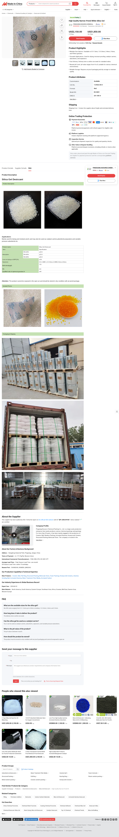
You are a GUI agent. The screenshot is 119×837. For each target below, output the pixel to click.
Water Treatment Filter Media (31, 578)
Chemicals (10, 13)
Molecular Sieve (44, 576)
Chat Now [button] (106, 38)
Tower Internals (93, 773)
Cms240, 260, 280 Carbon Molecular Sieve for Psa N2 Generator (104, 720)
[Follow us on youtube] (111, 819)
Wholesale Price (70, 825)
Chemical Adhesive (65, 806)
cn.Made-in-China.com (77, 827)
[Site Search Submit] (75, 4)
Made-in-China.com (51, 827)
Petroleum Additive (16, 797)
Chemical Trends (79, 810)
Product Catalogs (28, 769)
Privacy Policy (87, 830)
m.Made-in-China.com (63, 827)
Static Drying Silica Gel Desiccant (33, 810)
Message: (9, 665)
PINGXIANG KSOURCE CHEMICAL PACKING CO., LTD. (83, 24)
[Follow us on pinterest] (113, 819)
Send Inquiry (80, 38)
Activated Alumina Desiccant (77, 797)
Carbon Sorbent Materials (42, 797)
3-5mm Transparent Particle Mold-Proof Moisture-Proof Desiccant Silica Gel (35, 753)
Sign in (115, 5)
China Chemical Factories (10, 806)
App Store (6, 819)
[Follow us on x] (105, 819)
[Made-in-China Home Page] (12, 4)
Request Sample (97, 43)
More (3, 814)
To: (11, 661)
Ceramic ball (63, 773)
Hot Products (21, 825)
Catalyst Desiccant (51, 810)
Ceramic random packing (38, 780)
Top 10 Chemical (66, 810)
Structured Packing (33, 576)
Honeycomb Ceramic (66, 576)
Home (3, 13)
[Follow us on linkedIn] (116, 819)
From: (10, 656)
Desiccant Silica (93, 806)
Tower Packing (54, 576)
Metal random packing (8, 780)
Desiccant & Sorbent (40, 13)
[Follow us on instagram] (108, 819)
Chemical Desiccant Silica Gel (11, 810)
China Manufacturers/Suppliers (45, 825)
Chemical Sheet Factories (29, 806)
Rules (116, 9)
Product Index (91, 825)
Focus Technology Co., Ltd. (46, 830)
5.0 (95, 170)
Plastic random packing (95, 776)
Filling (5, 797)
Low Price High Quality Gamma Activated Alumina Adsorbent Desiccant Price (58, 720)
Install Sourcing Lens (48, 819)
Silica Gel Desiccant (59, 797)
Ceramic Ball (16, 576)
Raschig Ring (63, 776)
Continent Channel (81, 825)
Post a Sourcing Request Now (53, 681)
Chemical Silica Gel (80, 806)
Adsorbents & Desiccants (9, 773)
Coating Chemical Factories (48, 806)
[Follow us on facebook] (103, 819)
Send (16, 681)
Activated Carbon (46, 578)
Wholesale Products (59, 825)
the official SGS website (46, 520)
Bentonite (28, 797)
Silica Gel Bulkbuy (93, 810)
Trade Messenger (31, 819)
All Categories (8, 9)
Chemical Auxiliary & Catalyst (23, 13)
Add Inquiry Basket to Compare (34, 69)
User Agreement (70, 830)
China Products (31, 825)
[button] (70, 3)
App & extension (95, 9)
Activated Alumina (16, 578)
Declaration (79, 830)
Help (85, 9)
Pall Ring (23, 576)
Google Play (17, 819)
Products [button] (32, 4)
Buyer (76, 9)
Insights (99, 825)
